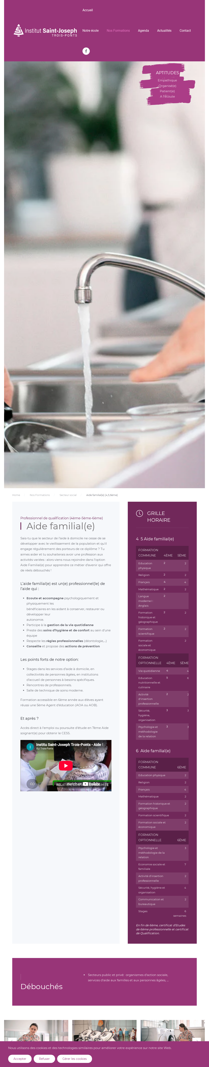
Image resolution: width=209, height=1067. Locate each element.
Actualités (164, 31)
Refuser (44, 1059)
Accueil (87, 10)
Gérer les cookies (74, 1059)
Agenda (143, 31)
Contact (185, 31)
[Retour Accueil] (45, 30)
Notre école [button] (90, 31)
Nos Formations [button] (118, 31)
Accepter (19, 1059)
